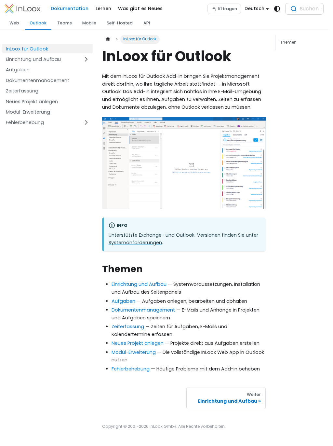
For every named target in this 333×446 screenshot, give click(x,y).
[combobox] (304, 9)
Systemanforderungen (135, 242)
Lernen (103, 8)
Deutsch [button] (254, 8)
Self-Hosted (120, 23)
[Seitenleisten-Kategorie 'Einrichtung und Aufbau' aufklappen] (86, 59)
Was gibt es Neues (140, 8)
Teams (64, 23)
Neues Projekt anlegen (138, 343)
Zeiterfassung (128, 326)
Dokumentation (69, 8)
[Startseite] (107, 39)
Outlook (38, 23)
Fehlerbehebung (131, 369)
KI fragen (227, 8)
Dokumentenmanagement (143, 310)
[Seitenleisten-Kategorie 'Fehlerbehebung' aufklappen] (86, 122)
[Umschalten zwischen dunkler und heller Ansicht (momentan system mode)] (277, 9)
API (146, 23)
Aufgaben (123, 301)
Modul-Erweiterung (134, 352)
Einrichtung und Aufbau (139, 284)
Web (14, 23)
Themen (288, 42)
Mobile (89, 23)
